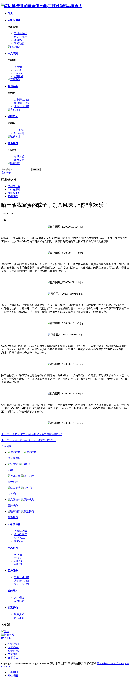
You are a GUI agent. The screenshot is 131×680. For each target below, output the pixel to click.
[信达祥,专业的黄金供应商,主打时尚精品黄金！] (41, 6)
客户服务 (13, 86)
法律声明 (13, 672)
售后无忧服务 (21, 106)
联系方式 (19, 156)
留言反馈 (19, 160)
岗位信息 (19, 133)
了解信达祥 (20, 33)
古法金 (18, 70)
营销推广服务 (21, 103)
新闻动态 (19, 43)
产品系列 (13, 53)
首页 (10, 13)
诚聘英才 (13, 116)
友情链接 (6, 638)
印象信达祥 (14, 20)
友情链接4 (13, 654)
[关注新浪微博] (65, 635)
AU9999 (18, 76)
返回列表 (6, 446)
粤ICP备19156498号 (108, 663)
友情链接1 (13, 644)
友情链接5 (13, 657)
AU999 (18, 73)
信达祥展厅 (20, 36)
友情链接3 (13, 650)
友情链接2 (13, 647)
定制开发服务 (21, 99)
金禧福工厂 (20, 40)
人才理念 (19, 130)
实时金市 (6, 172)
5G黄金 (18, 67)
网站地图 (13, 675)
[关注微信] (65, 631)
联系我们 (13, 143)
